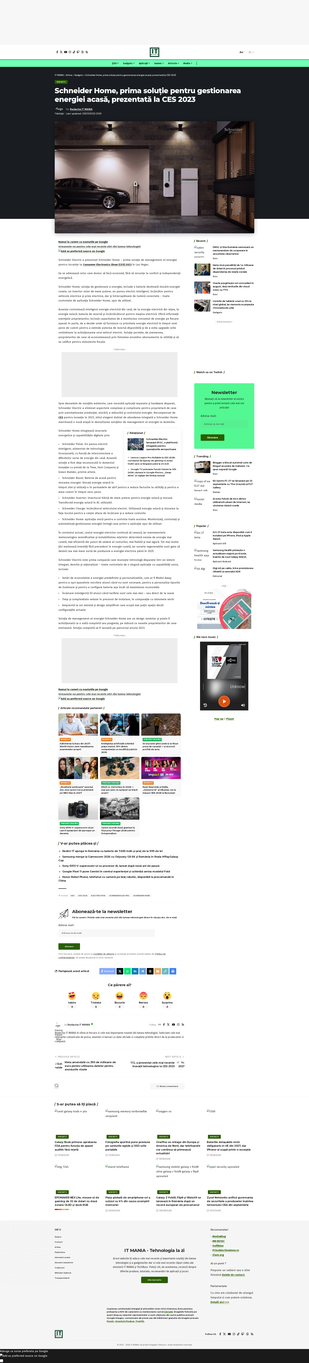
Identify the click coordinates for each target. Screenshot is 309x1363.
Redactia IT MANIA (81, 109)
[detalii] (168, 1311)
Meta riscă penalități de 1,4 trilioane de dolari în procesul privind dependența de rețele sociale (233, 268)
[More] (181, 971)
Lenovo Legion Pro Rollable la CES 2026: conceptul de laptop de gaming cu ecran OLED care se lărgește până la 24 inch (151, 460)
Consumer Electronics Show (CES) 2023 (107, 264)
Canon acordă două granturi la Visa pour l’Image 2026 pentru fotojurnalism (118, 830)
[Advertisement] (154, 22)
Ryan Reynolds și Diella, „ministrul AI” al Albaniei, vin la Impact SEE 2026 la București (159, 790)
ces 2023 (82, 896)
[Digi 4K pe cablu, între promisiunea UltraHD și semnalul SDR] (202, 573)
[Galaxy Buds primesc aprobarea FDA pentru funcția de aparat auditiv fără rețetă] (78, 1123)
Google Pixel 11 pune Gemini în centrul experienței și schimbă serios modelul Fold (116, 871)
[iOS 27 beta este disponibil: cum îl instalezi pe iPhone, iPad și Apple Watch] (202, 537)
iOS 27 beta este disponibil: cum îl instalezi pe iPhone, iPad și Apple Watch (232, 535)
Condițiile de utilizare (103, 954)
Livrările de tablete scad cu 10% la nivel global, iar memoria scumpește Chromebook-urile (233, 304)
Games (216, 492)
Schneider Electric (119, 896)
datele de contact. (233, 1275)
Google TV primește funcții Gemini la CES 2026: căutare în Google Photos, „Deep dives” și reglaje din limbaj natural (152, 472)
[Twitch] (78, 52)
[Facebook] (57, 52)
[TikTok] (74, 52)
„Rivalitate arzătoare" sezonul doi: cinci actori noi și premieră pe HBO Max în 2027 (76, 790)
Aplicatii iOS (219, 543)
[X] (61, 52)
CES (60, 417)
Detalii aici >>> (220, 1302)
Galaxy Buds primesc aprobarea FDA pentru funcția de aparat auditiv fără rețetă (76, 1146)
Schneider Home (141, 896)
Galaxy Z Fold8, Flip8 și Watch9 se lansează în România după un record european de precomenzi (178, 1201)
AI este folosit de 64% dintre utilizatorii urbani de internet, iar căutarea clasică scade (231, 502)
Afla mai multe (154, 1280)
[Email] (157, 971)
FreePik (140, 1321)
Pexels (110, 1321)
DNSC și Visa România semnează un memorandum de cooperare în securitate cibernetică (233, 250)
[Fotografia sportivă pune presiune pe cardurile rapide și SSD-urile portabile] (129, 1123)
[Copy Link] (165, 971)
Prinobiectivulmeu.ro (225, 1250)
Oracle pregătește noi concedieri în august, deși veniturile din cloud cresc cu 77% (233, 286)
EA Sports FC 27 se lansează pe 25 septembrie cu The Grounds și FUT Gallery (233, 484)
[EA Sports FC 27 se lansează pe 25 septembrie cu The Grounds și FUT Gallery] (202, 485)
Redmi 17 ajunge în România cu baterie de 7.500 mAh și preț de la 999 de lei (112, 851)
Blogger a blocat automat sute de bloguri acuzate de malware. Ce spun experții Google (232, 466)
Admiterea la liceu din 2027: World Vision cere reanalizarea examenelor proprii (76, 746)
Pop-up (218, 719)
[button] (235, 52)
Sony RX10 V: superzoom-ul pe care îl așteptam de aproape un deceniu (77, 830)
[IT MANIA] (154, 52)
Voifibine (218, 1245)
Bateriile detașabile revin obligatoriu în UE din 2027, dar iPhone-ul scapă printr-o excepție (229, 1146)
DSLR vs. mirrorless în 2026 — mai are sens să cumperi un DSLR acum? (119, 790)
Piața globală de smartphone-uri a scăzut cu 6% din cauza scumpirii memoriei (127, 1201)
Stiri (215, 258)
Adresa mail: (66, 925)
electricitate (98, 896)
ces (72, 896)
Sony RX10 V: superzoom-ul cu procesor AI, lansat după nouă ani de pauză (110, 865)
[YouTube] (65, 52)
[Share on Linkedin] (135, 971)
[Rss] (87, 52)
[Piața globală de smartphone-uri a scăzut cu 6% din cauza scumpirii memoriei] (129, 1179)
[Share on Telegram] (142, 971)
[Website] (159, 1024)
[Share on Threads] (150, 971)
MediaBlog (219, 1236)
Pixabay (130, 1321)
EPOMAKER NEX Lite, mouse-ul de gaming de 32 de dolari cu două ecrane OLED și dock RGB (77, 1201)
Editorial (217, 576)
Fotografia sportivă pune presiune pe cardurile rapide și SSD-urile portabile (127, 1146)
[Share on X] (120, 971)
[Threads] (82, 52)
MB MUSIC (218, 1241)
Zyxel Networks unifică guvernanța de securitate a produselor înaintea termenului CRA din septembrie (230, 1201)
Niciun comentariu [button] (169, 1086)
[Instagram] (70, 52)
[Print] (172, 971)
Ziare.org (218, 1255)
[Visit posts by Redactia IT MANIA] (59, 1025)
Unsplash (120, 1321)
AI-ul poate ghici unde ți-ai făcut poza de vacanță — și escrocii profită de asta (160, 746)
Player (230, 719)
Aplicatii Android (222, 561)
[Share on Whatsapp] (127, 971)
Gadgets (61, 82)
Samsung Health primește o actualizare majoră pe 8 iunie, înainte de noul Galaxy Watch (230, 553)
